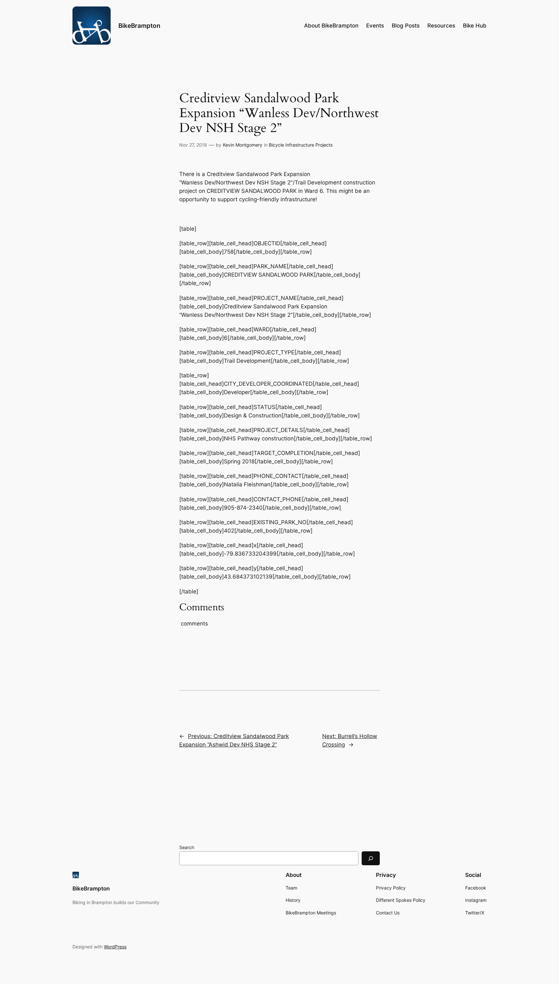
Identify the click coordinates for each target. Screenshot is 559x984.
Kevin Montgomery (242, 145)
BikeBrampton (139, 25)
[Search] (371, 858)
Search (186, 847)
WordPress (115, 946)
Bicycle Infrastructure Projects (301, 145)
